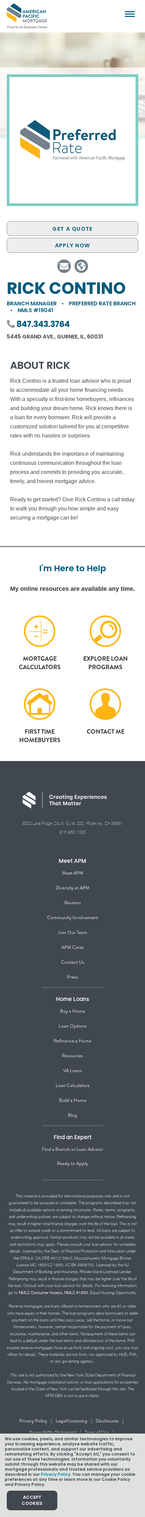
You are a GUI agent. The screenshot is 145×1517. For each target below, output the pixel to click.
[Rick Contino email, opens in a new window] (64, 266)
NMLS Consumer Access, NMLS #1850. (54, 1292)
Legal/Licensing (71, 1420)
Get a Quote (72, 229)
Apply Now (72, 245)
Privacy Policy (33, 1420)
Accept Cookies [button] (32, 1500)
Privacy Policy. (56, 1474)
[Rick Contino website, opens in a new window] (81, 266)
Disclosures (107, 1420)
